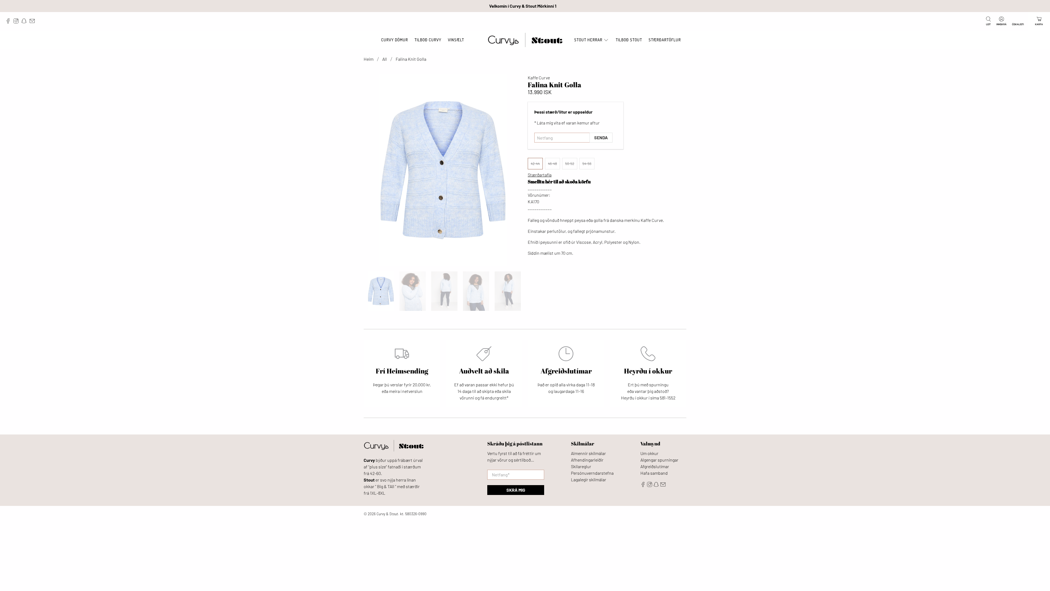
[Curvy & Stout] (525, 40)
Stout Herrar (588, 39)
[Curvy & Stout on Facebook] (9, 22)
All (384, 59)
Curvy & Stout (387, 514)
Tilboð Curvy (428, 39)
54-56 (586, 163)
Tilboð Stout (629, 39)
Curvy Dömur (394, 39)
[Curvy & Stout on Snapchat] (25, 22)
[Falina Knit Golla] (443, 170)
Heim (369, 59)
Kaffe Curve (539, 77)
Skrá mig (515, 490)
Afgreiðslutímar (654, 466)
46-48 (552, 163)
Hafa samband (654, 473)
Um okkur (649, 453)
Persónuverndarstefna (592, 473)
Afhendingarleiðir (587, 459)
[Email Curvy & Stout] (33, 22)
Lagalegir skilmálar (588, 479)
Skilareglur (581, 466)
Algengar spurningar (659, 459)
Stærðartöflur (665, 39)
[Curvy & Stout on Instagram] (17, 22)
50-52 (569, 163)
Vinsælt (456, 39)
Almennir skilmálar (588, 453)
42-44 (535, 163)
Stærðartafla (540, 174)
